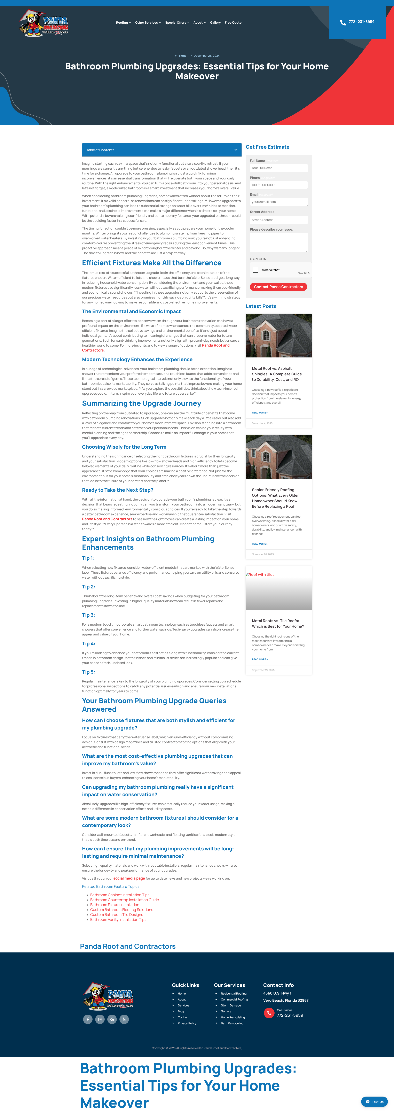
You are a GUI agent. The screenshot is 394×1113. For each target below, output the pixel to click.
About (198, 22)
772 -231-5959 (362, 21)
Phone (262, 177)
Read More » (260, 412)
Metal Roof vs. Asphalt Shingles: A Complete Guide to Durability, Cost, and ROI (277, 374)
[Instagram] (100, 1019)
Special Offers (175, 22)
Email (261, 194)
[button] (236, 150)
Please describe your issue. (271, 229)
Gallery (215, 22)
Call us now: (285, 1010)
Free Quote (233, 22)
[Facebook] (88, 1019)
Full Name (264, 160)
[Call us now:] (269, 1013)
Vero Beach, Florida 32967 (286, 1000)
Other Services (146, 22)
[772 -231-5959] (343, 22)
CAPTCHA (258, 259)
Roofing (122, 22)
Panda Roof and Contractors (107, 518)
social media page (129, 878)
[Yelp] (124, 1019)
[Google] (112, 1019)
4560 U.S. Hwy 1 (277, 993)
